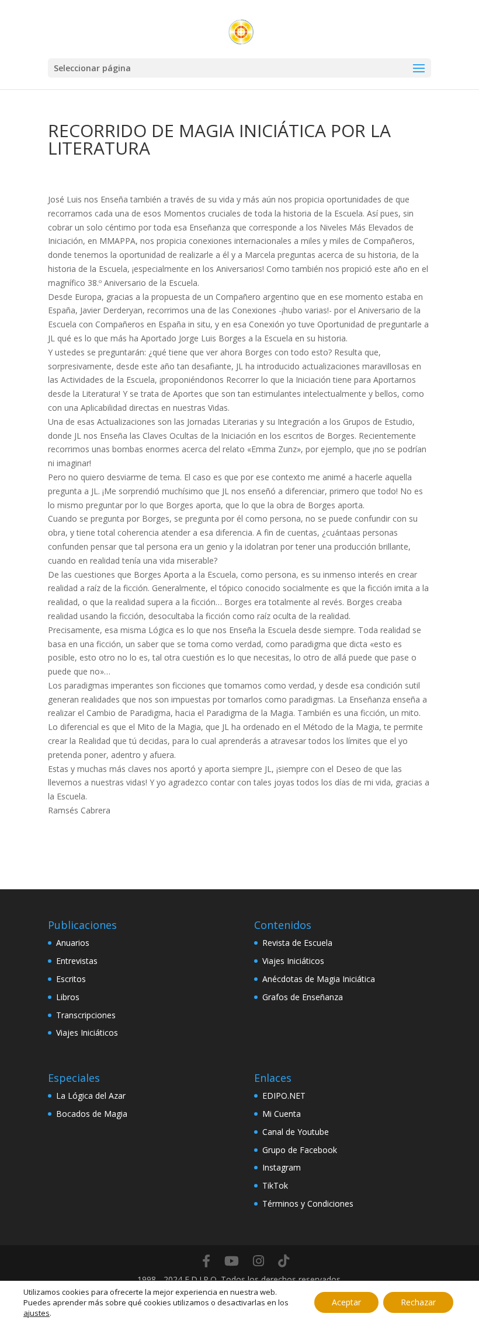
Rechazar (418, 1302)
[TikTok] (283, 1261)
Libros (67, 996)
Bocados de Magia (91, 1113)
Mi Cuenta (281, 1113)
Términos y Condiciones (307, 1203)
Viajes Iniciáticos (87, 1032)
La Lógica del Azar (91, 1095)
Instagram (281, 1167)
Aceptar (346, 1302)
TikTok (275, 1185)
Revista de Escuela (297, 942)
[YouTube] (231, 1261)
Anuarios (72, 942)
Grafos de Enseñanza (302, 996)
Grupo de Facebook (299, 1149)
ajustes (36, 1313)
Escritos (71, 978)
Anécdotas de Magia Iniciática (318, 978)
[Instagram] (258, 1261)
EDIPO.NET (284, 1095)
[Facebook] (206, 1261)
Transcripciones (86, 1015)
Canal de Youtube (295, 1131)
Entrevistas (77, 960)
